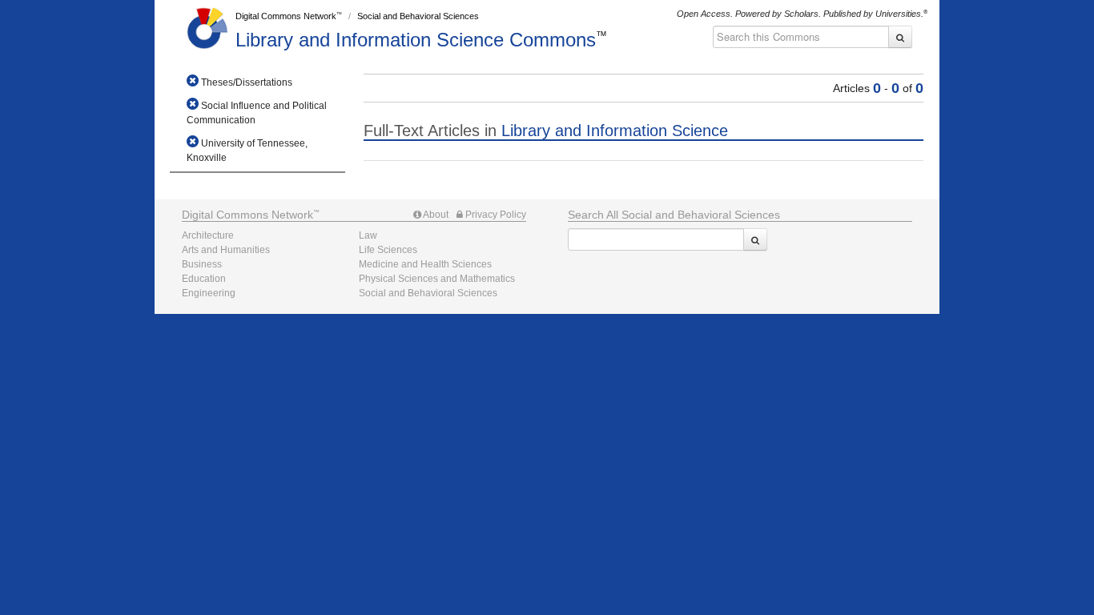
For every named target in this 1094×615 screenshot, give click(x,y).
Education (204, 278)
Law (368, 235)
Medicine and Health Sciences (425, 264)
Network (247, 214)
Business (202, 264)
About (434, 214)
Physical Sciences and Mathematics (437, 278)
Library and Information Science (415, 39)
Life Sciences (388, 249)
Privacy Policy (494, 214)
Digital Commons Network (285, 16)
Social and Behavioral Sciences (418, 16)
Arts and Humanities (226, 249)
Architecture (208, 235)
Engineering (208, 293)
